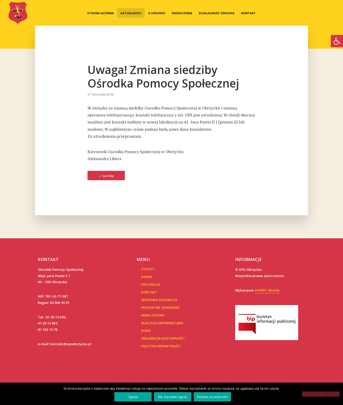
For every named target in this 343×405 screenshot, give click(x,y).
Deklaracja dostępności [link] (163, 338)
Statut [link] (147, 269)
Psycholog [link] (150, 284)
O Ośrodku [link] (156, 13)
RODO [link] (146, 330)
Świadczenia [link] (182, 13)
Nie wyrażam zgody (172, 397)
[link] (337, 41)
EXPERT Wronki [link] (267, 290)
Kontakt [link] (248, 13)
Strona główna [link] (100, 13)
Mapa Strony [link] (152, 315)
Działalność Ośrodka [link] (216, 13)
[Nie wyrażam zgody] (321, 394)
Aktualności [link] (130, 13)
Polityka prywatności (212, 397)
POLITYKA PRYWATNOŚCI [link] (161, 346)
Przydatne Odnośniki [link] (160, 307)
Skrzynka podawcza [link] (159, 300)
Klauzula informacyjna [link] (162, 323)
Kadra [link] (146, 277)
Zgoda (133, 397)
